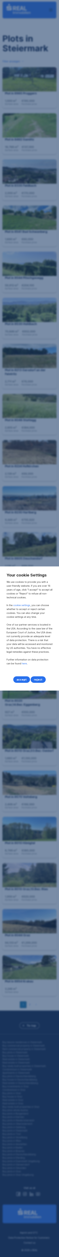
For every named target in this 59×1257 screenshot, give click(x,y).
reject (38, 679)
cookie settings (21, 605)
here (24, 663)
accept (22, 679)
